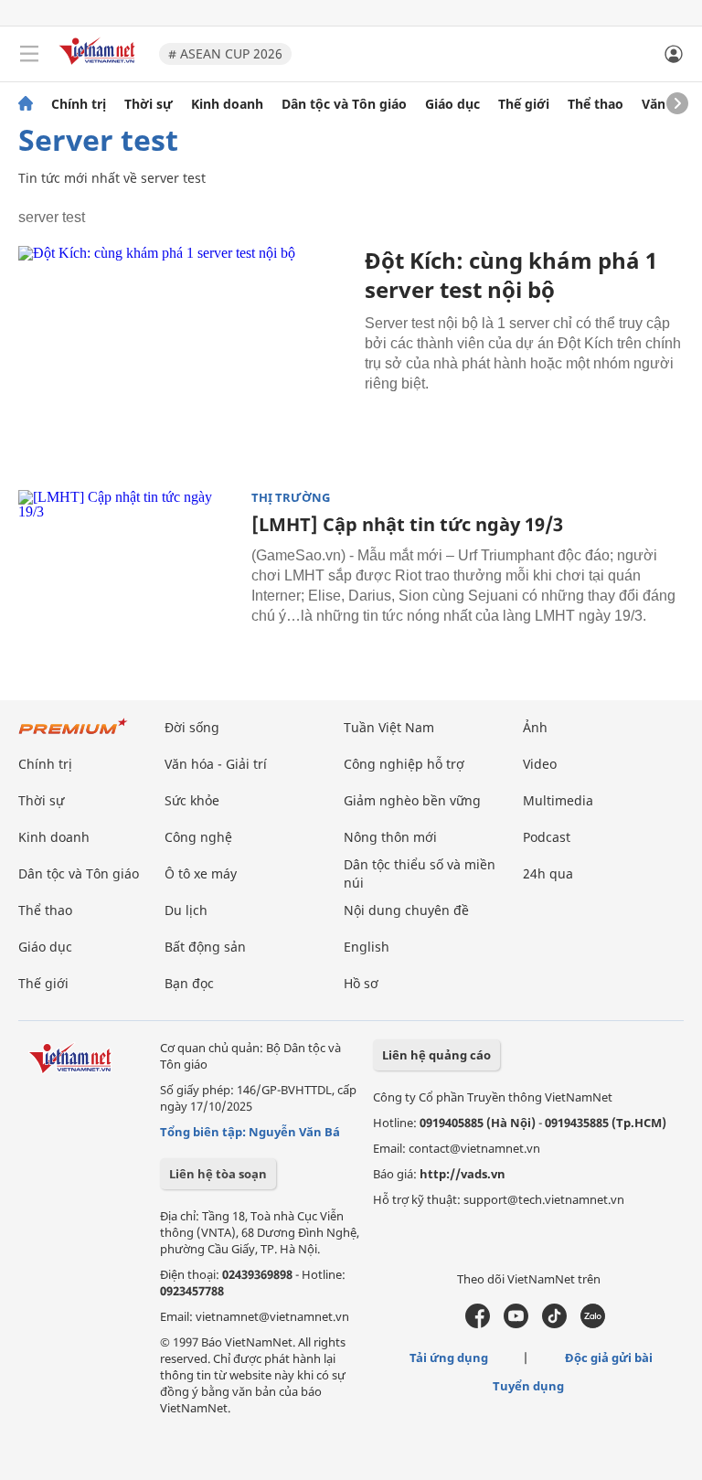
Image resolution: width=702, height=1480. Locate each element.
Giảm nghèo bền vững (412, 800)
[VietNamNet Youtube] (516, 1323)
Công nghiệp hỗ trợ (404, 763)
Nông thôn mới (390, 837)
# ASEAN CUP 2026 (225, 53)
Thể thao (595, 104)
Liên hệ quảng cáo (436, 1055)
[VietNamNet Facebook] (477, 1323)
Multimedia (558, 800)
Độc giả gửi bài (609, 1357)
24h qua (548, 873)
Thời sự (148, 104)
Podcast (546, 837)
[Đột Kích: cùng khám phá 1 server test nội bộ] (184, 356)
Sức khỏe (192, 800)
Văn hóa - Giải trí (216, 763)
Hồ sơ (361, 983)
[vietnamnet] (99, 66)
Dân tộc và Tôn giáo (344, 104)
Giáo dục (452, 104)
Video (540, 763)
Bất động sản (205, 946)
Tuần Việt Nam (389, 727)
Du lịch (186, 910)
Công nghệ (198, 837)
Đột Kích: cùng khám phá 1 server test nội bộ (511, 274)
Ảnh (535, 727)
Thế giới (523, 104)
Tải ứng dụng (449, 1357)
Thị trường (290, 498)
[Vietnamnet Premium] (73, 735)
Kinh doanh (227, 104)
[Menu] (29, 54)
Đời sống (192, 727)
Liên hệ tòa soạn (218, 1174)
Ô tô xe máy (201, 873)
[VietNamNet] (25, 104)
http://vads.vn (462, 1174)
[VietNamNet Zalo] (592, 1323)
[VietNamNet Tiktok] (554, 1323)
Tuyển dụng (528, 1386)
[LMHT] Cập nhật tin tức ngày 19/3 (407, 524)
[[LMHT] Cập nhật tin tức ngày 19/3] (128, 563)
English (366, 946)
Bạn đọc (189, 983)
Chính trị (78, 104)
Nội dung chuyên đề (406, 910)
